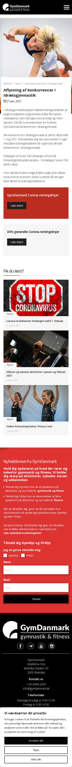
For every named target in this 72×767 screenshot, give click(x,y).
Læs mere (17, 205)
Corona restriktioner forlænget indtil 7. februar (34, 321)
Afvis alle (36, 759)
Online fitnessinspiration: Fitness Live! (29, 426)
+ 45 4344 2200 (36, 684)
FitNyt (29, 555)
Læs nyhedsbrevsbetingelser (22, 533)
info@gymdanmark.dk (36, 688)
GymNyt (13, 555)
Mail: (7, 580)
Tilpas (36, 750)
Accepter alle (36, 740)
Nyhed (18, 83)
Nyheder (7, 83)
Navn (8, 562)
